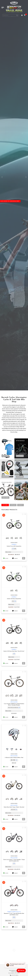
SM (12, 760)
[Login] (22, 15)
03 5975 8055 (14, 975)
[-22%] (14, 794)
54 (13, 548)
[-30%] (14, 847)
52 (13, 707)
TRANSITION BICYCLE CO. (14, 911)
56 (15, 548)
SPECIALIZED (14, 702)
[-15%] (14, 586)
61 (17, 707)
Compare (16, 558)
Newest (20, 505)
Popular (13, 505)
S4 (16, 809)
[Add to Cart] (23, 558)
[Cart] (24, 15)
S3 (14, 809)
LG (16, 760)
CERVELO (14, 544)
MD (14, 760)
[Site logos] (14, 7)
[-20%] (14, 533)
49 (19, 707)
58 (14, 653)
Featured (5, 505)
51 (13, 601)
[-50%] (14, 901)
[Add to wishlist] (23, 514)
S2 (12, 809)
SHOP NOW (5, 455)
